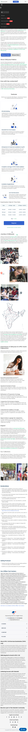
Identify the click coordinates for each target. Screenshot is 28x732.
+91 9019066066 (18, 618)
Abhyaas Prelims (6, 55)
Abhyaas (3, 15)
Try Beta (16, 1)
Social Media (5, 12)
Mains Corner (5, 18)
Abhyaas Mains (16, 55)
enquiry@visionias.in (15, 619)
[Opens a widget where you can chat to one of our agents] (23, 729)
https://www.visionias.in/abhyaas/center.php (10, 510)
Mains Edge (5, 24)
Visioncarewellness (6, 21)
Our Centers (4, 26)
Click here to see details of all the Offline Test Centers (12, 605)
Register (13, 223)
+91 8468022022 (11, 618)
